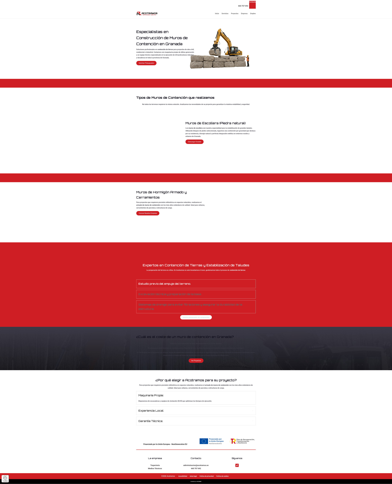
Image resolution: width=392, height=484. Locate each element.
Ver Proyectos (196, 361)
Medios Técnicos (155, 468)
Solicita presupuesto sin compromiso (196, 317)
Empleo (253, 13)
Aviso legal (193, 476)
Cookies (5, 481)
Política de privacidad (207, 476)
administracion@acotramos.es (196, 465)
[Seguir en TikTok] (237, 465)
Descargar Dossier (194, 142)
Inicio (217, 13)
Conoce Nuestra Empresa (148, 213)
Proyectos (234, 13)
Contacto (252, 2)
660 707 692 (243, 6)
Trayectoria (155, 465)
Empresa (244, 13)
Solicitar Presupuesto (146, 63)
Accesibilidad (182, 476)
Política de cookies (222, 476)
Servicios (225, 13)
